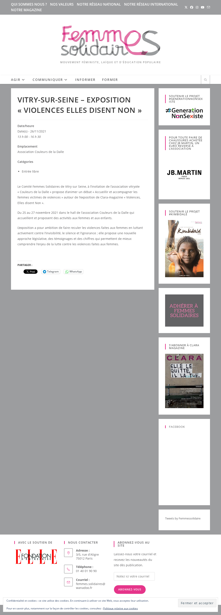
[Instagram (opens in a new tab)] (197, 7)
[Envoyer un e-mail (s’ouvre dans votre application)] (208, 7)
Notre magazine (26, 10)
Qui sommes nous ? (29, 4)
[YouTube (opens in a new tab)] (203, 7)
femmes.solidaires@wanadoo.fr (90, 586)
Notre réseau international (151, 4)
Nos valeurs (62, 4)
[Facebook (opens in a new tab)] (191, 7)
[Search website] (205, 80)
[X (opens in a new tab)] (186, 7)
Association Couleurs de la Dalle (40, 152)
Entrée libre (30, 171)
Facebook (177, 427)
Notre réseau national (99, 4)
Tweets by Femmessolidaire (182, 518)
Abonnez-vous (129, 589)
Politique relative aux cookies (120, 608)
